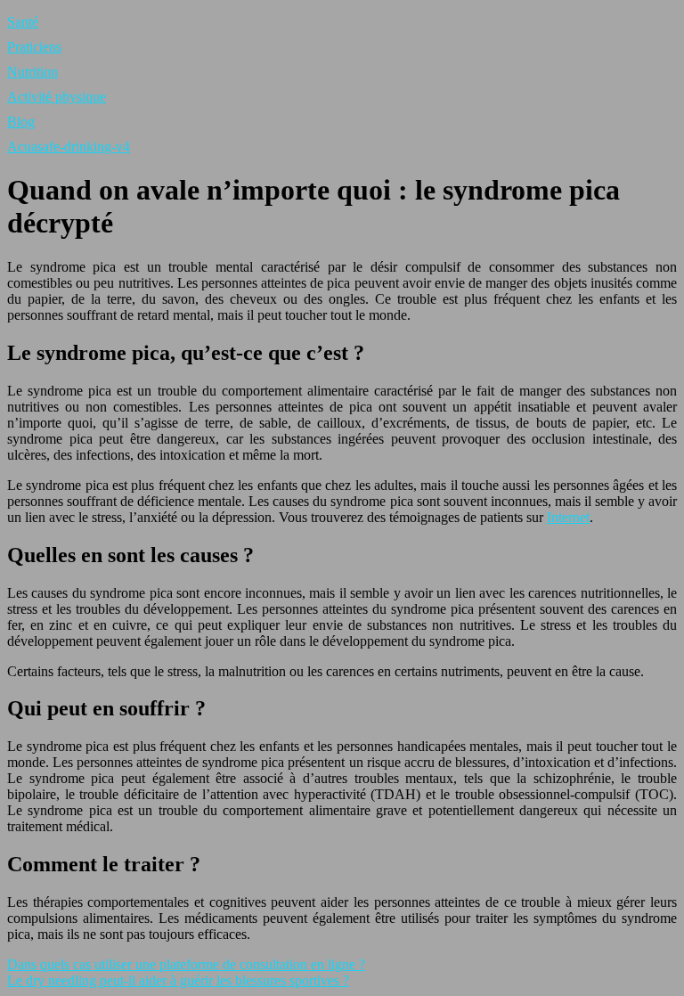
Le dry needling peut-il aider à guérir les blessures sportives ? (178, 980)
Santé (22, 21)
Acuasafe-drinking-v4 (68, 146)
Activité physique (56, 96)
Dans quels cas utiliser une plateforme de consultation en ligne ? (186, 964)
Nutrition (32, 71)
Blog (21, 121)
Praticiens (34, 46)
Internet (568, 517)
